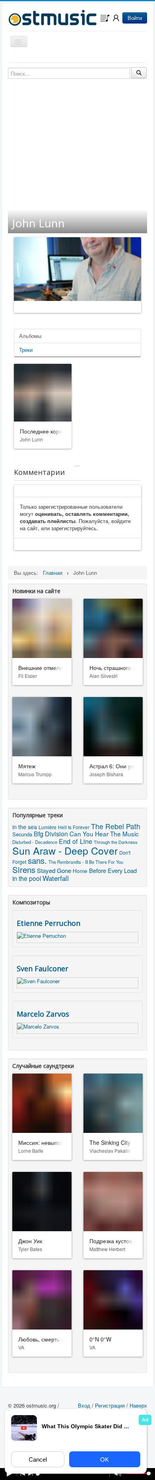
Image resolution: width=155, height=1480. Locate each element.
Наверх (138, 1405)
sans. (37, 860)
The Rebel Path (115, 826)
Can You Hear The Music (104, 833)
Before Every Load (113, 870)
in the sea (24, 827)
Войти (135, 17)
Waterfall (56, 878)
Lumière (47, 827)
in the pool (26, 878)
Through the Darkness (116, 842)
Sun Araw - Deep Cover (65, 850)
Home (80, 871)
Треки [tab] (26, 349)
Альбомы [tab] (30, 336)
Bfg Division (51, 833)
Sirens (23, 869)
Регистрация (110, 1405)
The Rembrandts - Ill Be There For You (85, 862)
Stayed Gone (54, 870)
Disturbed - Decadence (34, 842)
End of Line (75, 841)
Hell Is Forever (73, 827)
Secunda (22, 834)
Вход (84, 1405)
